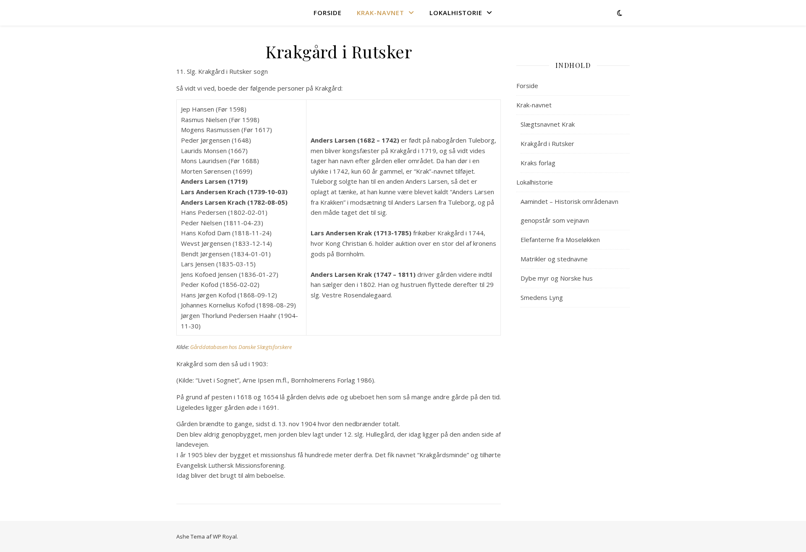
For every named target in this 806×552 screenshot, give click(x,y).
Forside (328, 12)
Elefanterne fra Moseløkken (560, 239)
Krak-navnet (380, 12)
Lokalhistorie (455, 12)
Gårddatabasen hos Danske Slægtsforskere (241, 347)
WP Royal (225, 536)
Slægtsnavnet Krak (548, 124)
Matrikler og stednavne (554, 259)
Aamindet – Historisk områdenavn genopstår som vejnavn (569, 210)
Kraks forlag (538, 163)
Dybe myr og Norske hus (557, 278)
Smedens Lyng (542, 297)
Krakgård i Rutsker (547, 143)
